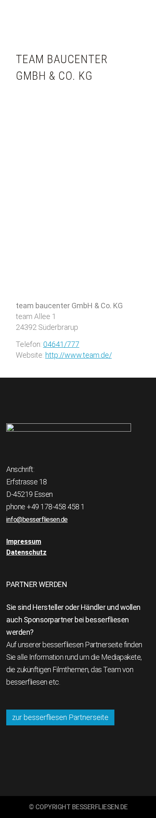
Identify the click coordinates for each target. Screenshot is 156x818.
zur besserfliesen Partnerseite (60, 717)
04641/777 (61, 344)
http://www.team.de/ (78, 355)
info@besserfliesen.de (37, 519)
